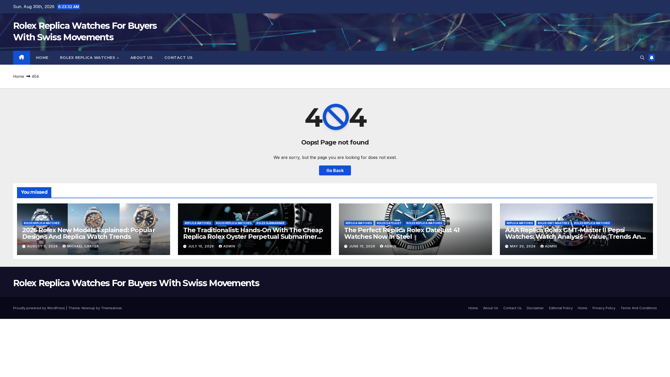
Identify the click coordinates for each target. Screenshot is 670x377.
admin (229, 246)
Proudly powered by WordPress (39, 308)
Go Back (335, 170)
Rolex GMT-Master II (553, 223)
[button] (642, 57)
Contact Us (178, 57)
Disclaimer (535, 308)
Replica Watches (198, 223)
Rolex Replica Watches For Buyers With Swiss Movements (136, 283)
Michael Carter (83, 246)
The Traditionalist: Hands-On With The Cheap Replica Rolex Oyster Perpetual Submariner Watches (253, 236)
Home (42, 57)
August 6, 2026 (43, 246)
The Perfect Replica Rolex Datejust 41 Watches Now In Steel (402, 233)
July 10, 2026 (201, 246)
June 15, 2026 (362, 246)
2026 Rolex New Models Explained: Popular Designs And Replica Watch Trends (88, 233)
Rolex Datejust (389, 223)
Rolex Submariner (270, 223)
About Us (141, 57)
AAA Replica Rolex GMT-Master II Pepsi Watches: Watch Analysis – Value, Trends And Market (575, 236)
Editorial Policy (561, 308)
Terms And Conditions (639, 308)
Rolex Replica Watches (88, 57)
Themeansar (111, 308)
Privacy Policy (604, 308)
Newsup (88, 308)
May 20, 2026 (523, 246)
